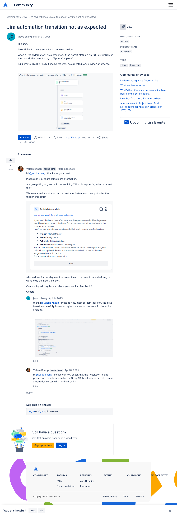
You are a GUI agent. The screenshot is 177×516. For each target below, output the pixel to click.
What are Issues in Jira (132, 85)
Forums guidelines (65, 486)
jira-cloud (135, 65)
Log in (31, 411)
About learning (87, 481)
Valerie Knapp (34, 168)
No (41, 510)
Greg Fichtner (72, 137)
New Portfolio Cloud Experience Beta (140, 98)
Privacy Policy (110, 496)
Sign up (42, 411)
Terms (126, 496)
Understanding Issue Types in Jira (139, 80)
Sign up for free (43, 445)
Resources (85, 486)
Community (23, 4)
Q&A (24, 16)
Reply (29, 392)
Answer (24, 137)
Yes (33, 510)
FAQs (59, 481)
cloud (124, 65)
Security (140, 496)
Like (35, 360)
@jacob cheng (37, 173)
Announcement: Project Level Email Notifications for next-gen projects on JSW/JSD (141, 107)
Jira (31, 16)
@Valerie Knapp (50, 302)
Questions (40, 16)
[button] (65, 102)
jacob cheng (25, 36)
